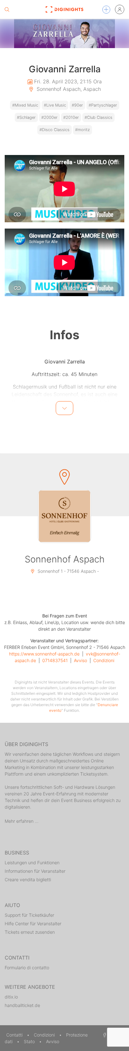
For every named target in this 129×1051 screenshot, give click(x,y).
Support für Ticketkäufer (29, 915)
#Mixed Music (25, 105)
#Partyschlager (103, 105)
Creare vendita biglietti (28, 879)
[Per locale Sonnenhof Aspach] (64, 516)
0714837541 (55, 660)
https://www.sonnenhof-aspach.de (44, 653)
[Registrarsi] (119, 9)
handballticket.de (22, 1005)
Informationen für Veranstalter (35, 871)
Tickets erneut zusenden (30, 932)
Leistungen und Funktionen (32, 862)
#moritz (82, 129)
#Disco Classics (54, 129)
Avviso (80, 660)
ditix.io (11, 996)
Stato (30, 1041)
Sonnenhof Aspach (65, 559)
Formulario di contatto (27, 967)
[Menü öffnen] (106, 10)
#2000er (49, 117)
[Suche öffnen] (7, 9)
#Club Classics (98, 117)
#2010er (71, 117)
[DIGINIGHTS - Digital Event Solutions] (65, 9)
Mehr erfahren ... (22, 821)
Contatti (15, 1034)
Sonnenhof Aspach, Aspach (68, 89)
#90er (77, 105)
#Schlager (26, 117)
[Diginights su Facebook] (103, 1034)
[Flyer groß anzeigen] (64, 33)
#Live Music (55, 105)
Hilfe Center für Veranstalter (33, 923)
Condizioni (103, 660)
